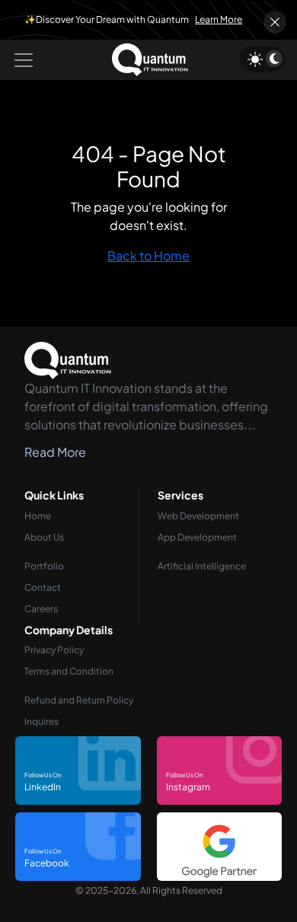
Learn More (218, 19)
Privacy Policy (54, 650)
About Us (44, 537)
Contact (42, 587)
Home (37, 516)
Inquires (41, 721)
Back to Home (148, 255)
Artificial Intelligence (202, 566)
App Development (197, 537)
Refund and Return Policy (78, 700)
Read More (55, 452)
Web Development (198, 516)
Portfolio (44, 566)
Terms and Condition (68, 671)
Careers (41, 608)
